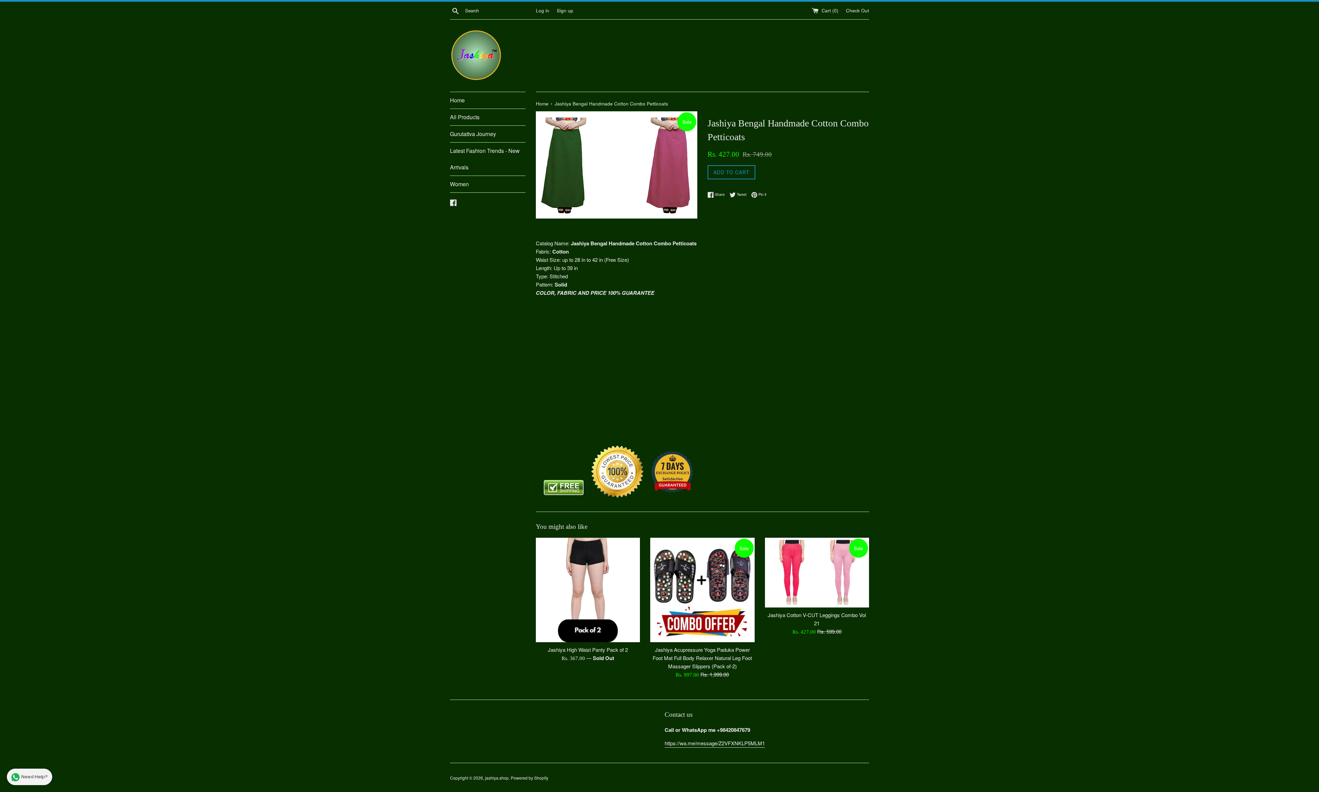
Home (457, 100)
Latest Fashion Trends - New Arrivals (485, 159)
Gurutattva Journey (473, 134)
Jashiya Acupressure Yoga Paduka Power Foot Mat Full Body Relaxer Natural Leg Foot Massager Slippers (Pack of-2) (702, 658)
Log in (542, 10)
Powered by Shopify (529, 778)
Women (459, 184)
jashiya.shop (497, 778)
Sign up (565, 10)
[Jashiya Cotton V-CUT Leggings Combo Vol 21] (817, 572)
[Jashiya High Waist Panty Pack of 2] (588, 590)
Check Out (857, 10)
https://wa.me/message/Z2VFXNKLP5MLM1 (715, 743)
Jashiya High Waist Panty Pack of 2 (588, 649)
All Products (465, 117)
